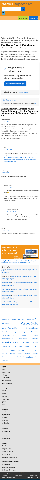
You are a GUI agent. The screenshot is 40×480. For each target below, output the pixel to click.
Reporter (4, 443)
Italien (3, 404)
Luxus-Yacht (14, 357)
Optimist (24, 335)
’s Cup (8, 372)
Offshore (4, 375)
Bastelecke (5, 428)
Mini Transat (34, 332)
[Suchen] (23, 9)
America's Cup (8, 335)
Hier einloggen (23, 92)
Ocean (6, 380)
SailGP (36, 335)
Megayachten (6, 415)
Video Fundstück (10, 342)
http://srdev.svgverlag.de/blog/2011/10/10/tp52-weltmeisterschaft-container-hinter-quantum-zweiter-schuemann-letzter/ (20, 159)
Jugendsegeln (33, 350)
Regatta (4, 366)
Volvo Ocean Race (10, 328)
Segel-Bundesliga (19, 332)
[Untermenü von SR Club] (37, 18)
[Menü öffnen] (3, 13)
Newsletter (5, 436)
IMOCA (4, 353)
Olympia (21, 319)
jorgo (3, 270)
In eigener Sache (6, 449)
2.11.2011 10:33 (5, 173)
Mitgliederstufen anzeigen (15, 84)
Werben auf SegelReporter (9, 457)
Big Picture (35, 342)
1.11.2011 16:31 (5, 230)
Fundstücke (5, 423)
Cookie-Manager (34, 475)
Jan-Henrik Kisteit (7, 302)
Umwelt (4, 350)
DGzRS (20, 346)
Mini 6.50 (27, 353)
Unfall (21, 357)
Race (9, 380)
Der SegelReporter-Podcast (10, 461)
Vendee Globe (29, 323)
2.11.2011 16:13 (11, 211)
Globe (8, 378)
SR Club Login (23, 18)
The (3, 380)
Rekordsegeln (26, 342)
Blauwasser (5, 357)
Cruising (35, 346)
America (4, 372)
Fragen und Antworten (8, 467)
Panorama (5, 409)
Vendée (4, 378)
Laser (36, 357)
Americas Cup (32, 319)
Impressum (4, 475)
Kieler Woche (5, 319)
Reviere (4, 393)
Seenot (20, 353)
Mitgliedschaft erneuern (9, 470)
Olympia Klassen (32, 328)
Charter (4, 390)
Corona (14, 319)
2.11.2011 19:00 (5, 121)
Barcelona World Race (7, 338)
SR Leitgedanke (6, 446)
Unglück (29, 357)
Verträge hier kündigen (32, 477)
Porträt (14, 346)
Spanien (4, 402)
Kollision (27, 346)
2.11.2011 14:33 (8, 187)
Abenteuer (5, 360)
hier (35, 103)
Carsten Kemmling (10, 100)
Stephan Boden (6, 282)
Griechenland (6, 399)
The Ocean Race (6, 346)
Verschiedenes (6, 431)
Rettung (35, 353)
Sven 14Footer (6, 289)
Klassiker (4, 417)
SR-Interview (5, 332)
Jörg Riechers (6, 323)
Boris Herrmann (18, 350)
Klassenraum (6, 438)
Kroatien (4, 396)
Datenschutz (18, 475)
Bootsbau (34, 339)
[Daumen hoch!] (1, 142)
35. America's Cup (22, 339)
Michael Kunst (6, 454)
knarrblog (12, 353)
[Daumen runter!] (1, 144)
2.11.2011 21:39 (8, 150)
